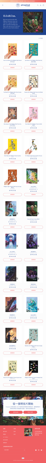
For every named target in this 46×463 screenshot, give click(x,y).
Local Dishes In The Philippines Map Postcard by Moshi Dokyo (33, 61)
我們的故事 (15, 412)
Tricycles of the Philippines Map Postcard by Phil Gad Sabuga (33, 93)
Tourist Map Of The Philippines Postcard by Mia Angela (33, 125)
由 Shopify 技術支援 (29, 460)
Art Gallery (5, 437)
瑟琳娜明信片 (12, 219)
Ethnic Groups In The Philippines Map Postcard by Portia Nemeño (12, 125)
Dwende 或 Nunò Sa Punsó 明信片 (33, 219)
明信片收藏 (30, 412)
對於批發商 (5, 440)
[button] (2, 5)
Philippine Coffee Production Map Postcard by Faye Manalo (12, 187)
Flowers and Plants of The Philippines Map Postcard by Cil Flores (12, 61)
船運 (15, 431)
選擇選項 (12, 67)
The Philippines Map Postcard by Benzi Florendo (33, 155)
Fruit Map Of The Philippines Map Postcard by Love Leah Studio (12, 93)
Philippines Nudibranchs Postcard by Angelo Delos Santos (33, 378)
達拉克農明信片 (12, 345)
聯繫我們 (5, 442)
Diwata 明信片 (33, 186)
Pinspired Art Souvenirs (20, 460)
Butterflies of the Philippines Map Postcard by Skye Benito (33, 346)
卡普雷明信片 (12, 284)
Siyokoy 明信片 (33, 315)
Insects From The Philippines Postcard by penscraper (12, 377)
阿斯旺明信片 (33, 284)
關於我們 (5, 431)
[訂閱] (24, 450)
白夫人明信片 (12, 251)
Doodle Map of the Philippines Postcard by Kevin (12, 155)
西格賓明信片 (12, 315)
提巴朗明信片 (33, 251)
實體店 (4, 434)
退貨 (15, 434)
